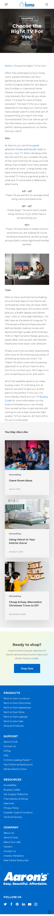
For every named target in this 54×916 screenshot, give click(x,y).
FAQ (6, 755)
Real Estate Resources (16, 860)
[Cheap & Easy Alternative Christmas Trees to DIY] (27, 591)
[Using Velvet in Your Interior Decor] (27, 528)
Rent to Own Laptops (15, 716)
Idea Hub (9, 803)
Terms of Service (13, 817)
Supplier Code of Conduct (18, 812)
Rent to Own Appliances (17, 707)
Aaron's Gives (11, 837)
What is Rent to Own (15, 769)
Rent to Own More (14, 712)
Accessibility (10, 785)
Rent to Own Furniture (16, 698)
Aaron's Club (11, 741)
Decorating (27, 18)
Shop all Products (14, 726)
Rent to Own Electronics (17, 703)
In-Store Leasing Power (17, 760)
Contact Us (10, 746)
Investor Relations (14, 855)
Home (8, 66)
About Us (9, 833)
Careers (8, 846)
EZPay (7, 751)
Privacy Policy (11, 808)
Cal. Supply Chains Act (16, 794)
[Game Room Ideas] (27, 467)
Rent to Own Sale (13, 721)
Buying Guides (12, 789)
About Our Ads (12, 842)
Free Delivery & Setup (16, 799)
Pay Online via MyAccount (18, 764)
